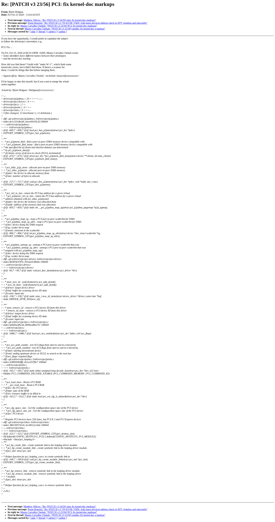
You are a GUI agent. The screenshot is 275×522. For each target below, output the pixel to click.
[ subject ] (52, 31)
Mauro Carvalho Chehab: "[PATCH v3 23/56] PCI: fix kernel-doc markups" (58, 25)
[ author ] (62, 31)
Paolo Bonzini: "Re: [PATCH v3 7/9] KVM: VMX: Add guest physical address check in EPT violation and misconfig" (88, 23)
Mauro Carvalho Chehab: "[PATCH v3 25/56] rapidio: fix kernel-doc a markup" (65, 28)
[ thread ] (41, 31)
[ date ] (33, 31)
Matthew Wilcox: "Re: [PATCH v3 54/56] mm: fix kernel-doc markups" (60, 20)
